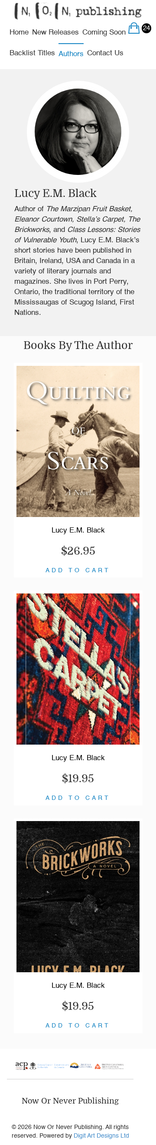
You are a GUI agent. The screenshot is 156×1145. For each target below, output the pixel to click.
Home (19, 32)
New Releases (55, 32)
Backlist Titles (32, 53)
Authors (71, 54)
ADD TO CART (78, 571)
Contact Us (105, 53)
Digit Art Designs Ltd (101, 1136)
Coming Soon (104, 32)
